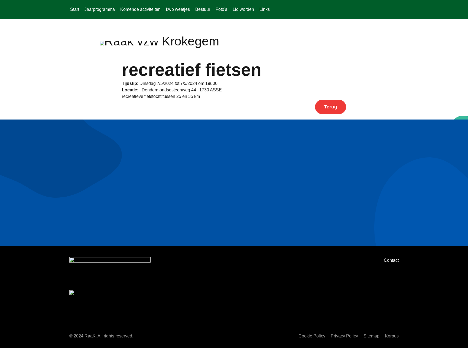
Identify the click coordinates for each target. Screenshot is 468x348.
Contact (391, 260)
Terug (330, 107)
